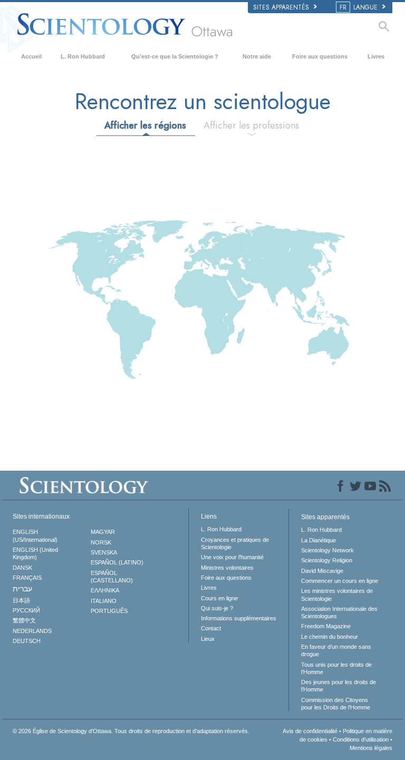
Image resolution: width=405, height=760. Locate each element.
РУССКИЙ (26, 610)
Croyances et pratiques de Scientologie (235, 543)
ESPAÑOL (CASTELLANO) (112, 576)
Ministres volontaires (227, 567)
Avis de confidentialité (310, 731)
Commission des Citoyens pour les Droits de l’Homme (335, 703)
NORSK (101, 542)
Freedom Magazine (326, 626)
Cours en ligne (219, 598)
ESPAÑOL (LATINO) (117, 562)
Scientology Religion (326, 560)
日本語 (21, 600)
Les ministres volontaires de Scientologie (337, 594)
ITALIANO (104, 601)
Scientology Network (327, 550)
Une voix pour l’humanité (232, 557)
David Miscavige (322, 571)
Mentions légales (371, 748)
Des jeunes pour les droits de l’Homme (338, 686)
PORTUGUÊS (109, 611)
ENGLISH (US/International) (35, 535)
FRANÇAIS (27, 577)
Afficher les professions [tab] (251, 125)
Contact (211, 628)
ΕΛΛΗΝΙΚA (105, 590)
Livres (376, 56)
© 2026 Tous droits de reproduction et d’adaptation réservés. (131, 731)
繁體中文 (24, 620)
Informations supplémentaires (238, 618)
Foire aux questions (320, 56)
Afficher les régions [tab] (145, 125)
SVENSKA (104, 552)
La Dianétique (318, 540)
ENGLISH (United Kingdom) (35, 553)
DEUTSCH (27, 641)
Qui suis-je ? (217, 608)
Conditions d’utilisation (361, 739)
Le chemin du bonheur (329, 637)
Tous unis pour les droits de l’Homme (336, 668)
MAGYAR (103, 532)
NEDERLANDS (32, 631)
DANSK (22, 567)
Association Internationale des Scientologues (339, 612)
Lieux (208, 639)
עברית (22, 588)
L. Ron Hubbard (83, 56)
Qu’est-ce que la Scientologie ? (174, 56)
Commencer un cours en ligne (339, 581)
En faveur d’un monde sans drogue (336, 650)
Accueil (31, 56)
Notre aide (257, 56)
